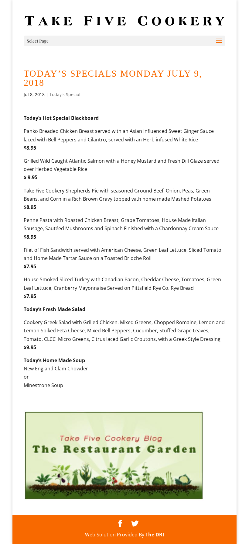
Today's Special (64, 94)
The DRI (154, 534)
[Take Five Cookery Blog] (114, 499)
